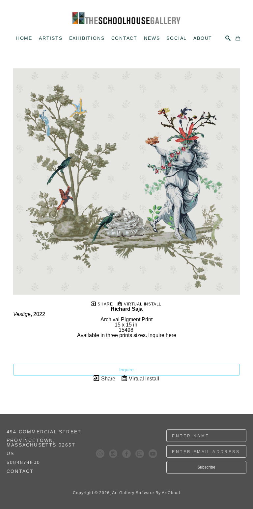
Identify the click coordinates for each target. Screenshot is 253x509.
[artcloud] (100, 453)
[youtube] (153, 453)
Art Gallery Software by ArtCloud (146, 493)
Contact (20, 471)
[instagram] (113, 453)
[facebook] (126, 453)
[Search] (228, 38)
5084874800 (23, 462)
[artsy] (139, 453)
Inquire (126, 369)
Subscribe (206, 467)
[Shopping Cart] (238, 38)
